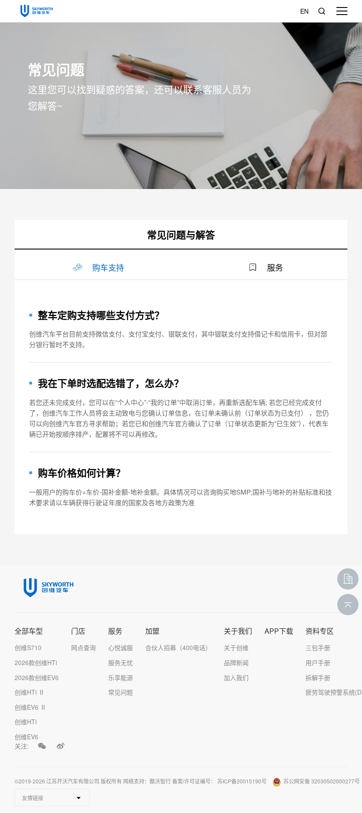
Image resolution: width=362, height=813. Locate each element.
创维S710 (28, 647)
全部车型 (29, 631)
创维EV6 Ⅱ (30, 707)
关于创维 (236, 647)
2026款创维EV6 (37, 677)
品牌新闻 (236, 662)
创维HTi (26, 721)
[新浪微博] (60, 746)
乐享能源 (120, 677)
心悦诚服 (120, 647)
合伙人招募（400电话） (178, 647)
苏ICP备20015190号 (242, 781)
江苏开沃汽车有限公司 (72, 781)
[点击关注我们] (42, 746)
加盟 (152, 631)
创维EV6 (26, 737)
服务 (115, 631)
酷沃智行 (160, 781)
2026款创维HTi (36, 662)
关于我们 (238, 631)
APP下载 (278, 631)
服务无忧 (120, 662)
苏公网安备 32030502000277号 (321, 781)
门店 (78, 631)
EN (304, 11)
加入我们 (236, 677)
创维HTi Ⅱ (30, 692)
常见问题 (120, 692)
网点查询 (83, 647)
